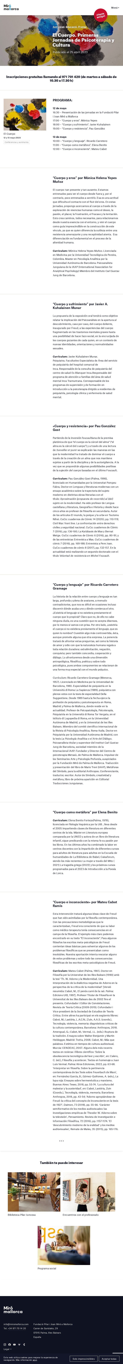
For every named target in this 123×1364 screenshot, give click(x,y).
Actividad (58, 26)
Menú (114, 7)
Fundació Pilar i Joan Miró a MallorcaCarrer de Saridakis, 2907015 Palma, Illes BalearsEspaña (53, 1330)
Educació (71, 26)
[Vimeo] (19, 1344)
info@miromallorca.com (16, 1324)
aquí (35, 1360)
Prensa (82, 26)
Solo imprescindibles (83, 1358)
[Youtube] (14, 1344)
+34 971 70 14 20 (17, 1328)
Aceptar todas (109, 1358)
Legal (6, 1349)
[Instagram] (5, 1344)
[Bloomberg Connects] (24, 1344)
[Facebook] (9, 1344)
